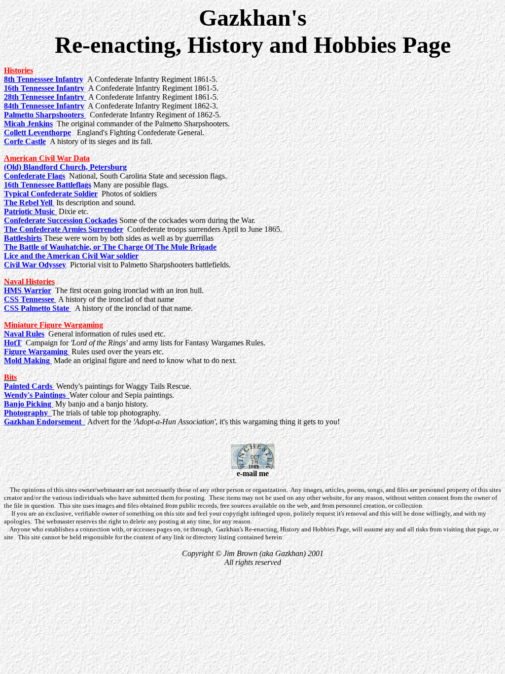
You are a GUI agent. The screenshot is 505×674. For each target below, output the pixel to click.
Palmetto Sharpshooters (45, 115)
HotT (13, 342)
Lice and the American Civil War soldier (71, 256)
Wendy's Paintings (37, 395)
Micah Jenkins (28, 123)
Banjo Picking (28, 404)
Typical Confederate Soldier (51, 193)
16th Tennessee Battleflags (47, 185)
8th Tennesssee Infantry (43, 79)
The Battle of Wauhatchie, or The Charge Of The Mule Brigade (110, 247)
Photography (28, 413)
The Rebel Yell (29, 202)
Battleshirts (23, 238)
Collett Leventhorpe (37, 132)
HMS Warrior (27, 290)
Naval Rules (24, 334)
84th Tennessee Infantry (44, 106)
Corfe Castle (25, 141)
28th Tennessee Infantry (45, 97)
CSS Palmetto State (37, 308)
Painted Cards (28, 386)
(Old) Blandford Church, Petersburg (65, 167)
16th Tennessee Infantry (44, 88)
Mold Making (28, 360)
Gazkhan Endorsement (44, 421)
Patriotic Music (29, 211)
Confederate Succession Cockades (60, 220)
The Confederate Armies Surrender (63, 229)
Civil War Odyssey (35, 265)
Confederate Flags (34, 176)
